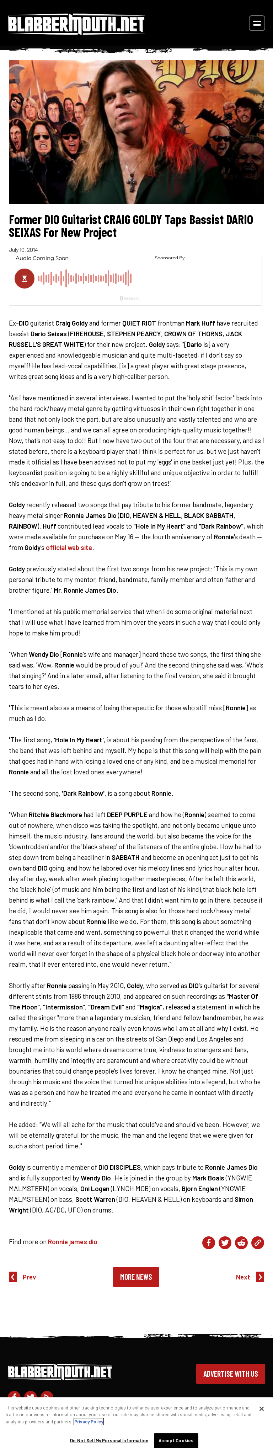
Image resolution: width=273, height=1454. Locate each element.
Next (243, 1277)
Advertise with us (230, 1373)
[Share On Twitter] (225, 1242)
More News (136, 1276)
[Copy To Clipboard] (257, 1242)
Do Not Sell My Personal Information (109, 1440)
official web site (69, 547)
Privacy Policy (88, 1421)
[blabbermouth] (76, 32)
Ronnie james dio (72, 1241)
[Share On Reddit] (241, 1242)
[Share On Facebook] (208, 1242)
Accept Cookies (176, 1440)
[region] (136, 1425)
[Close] (261, 1409)
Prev (29, 1277)
